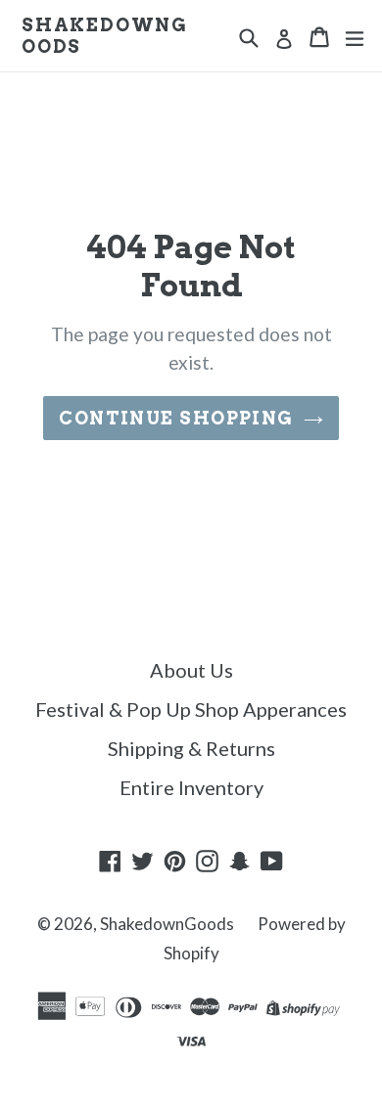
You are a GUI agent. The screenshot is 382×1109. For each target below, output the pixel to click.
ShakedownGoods (105, 36)
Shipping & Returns (191, 748)
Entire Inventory (191, 787)
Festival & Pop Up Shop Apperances (191, 709)
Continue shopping (176, 418)
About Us (191, 670)
